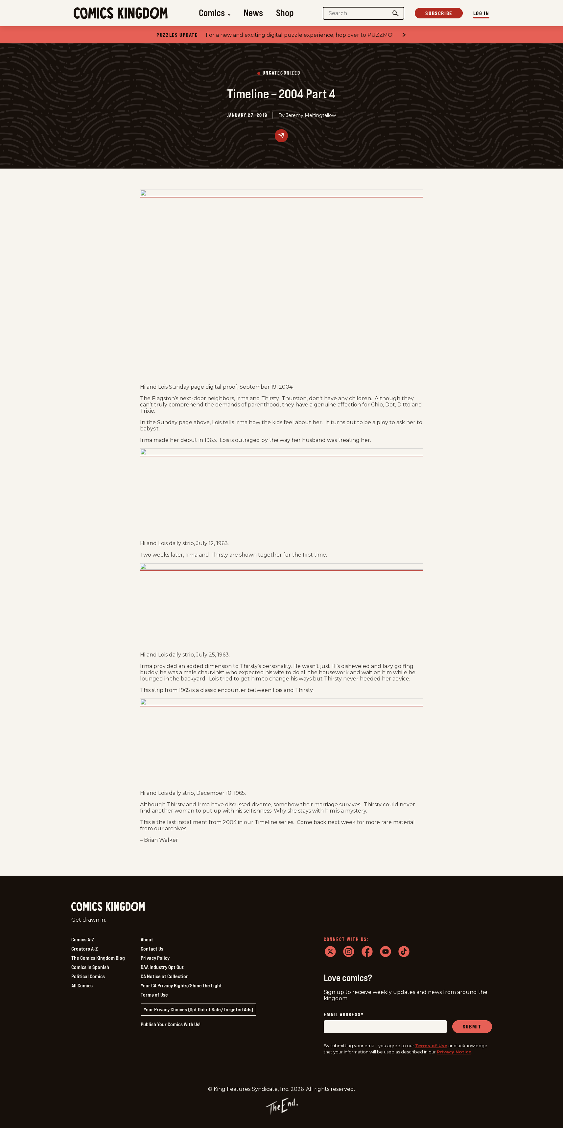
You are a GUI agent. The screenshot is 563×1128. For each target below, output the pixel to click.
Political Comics (88, 976)
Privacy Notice (454, 1051)
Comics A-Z (82, 939)
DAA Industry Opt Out (162, 967)
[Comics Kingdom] (108, 906)
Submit (472, 1026)
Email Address (344, 1015)
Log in (481, 13)
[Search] (395, 13)
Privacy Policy (155, 958)
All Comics (82, 985)
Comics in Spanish (90, 967)
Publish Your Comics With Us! (170, 1024)
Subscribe (438, 13)
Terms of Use (154, 994)
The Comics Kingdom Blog (98, 958)
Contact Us (152, 948)
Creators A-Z (84, 948)
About (147, 939)
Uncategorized (281, 73)
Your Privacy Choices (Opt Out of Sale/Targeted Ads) (198, 1009)
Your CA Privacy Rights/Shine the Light (181, 985)
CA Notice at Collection (165, 976)
